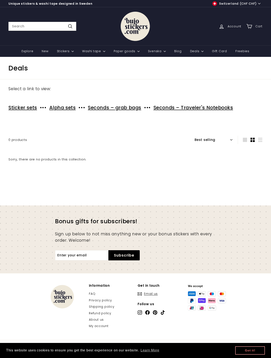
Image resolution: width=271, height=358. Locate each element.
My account (99, 326)
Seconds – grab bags (114, 107)
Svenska (155, 51)
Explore (27, 51)
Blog (178, 51)
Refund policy (100, 313)
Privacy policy (100, 300)
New (45, 51)
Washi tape (92, 51)
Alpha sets (62, 107)
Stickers (64, 51)
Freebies (242, 51)
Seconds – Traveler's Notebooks (193, 107)
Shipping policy (101, 307)
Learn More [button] (150, 350)
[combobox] (42, 26)
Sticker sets (22, 107)
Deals (195, 51)
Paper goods (125, 51)
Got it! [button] (250, 350)
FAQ (92, 294)
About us (96, 319)
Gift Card (219, 51)
